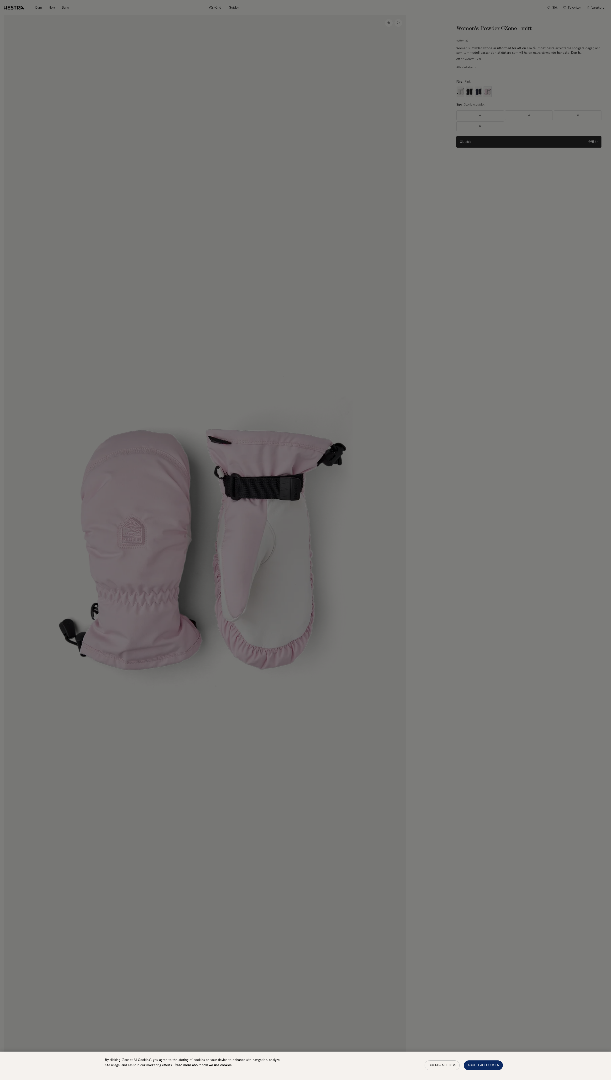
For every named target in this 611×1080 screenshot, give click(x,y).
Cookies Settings (442, 1065)
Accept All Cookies (483, 1065)
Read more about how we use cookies (203, 1065)
